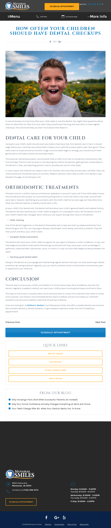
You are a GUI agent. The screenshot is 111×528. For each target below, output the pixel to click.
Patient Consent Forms (55, 370)
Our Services (55, 362)
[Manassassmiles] (46, 517)
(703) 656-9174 (93, 4)
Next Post (100, 322)
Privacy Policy (59, 524)
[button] (14, 16)
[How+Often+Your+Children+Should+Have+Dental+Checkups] (50, 41)
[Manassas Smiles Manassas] (64, 517)
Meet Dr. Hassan (55, 354)
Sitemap (48, 524)
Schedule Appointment (62, 6)
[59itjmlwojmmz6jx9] (56, 517)
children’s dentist (35, 305)
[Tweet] (55, 41)
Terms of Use (71, 524)
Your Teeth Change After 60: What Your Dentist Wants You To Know (46, 408)
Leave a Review (55, 379)
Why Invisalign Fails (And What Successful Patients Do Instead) (45, 399)
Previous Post (12, 322)
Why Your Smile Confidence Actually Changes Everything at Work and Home (51, 404)
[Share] (59, 41)
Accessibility (84, 524)
